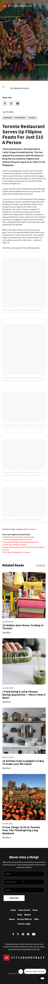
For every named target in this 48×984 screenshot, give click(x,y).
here (41, 237)
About (12, 919)
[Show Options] (32, 882)
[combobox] (14, 882)
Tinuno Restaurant (9, 199)
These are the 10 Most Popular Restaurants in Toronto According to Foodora (20, 543)
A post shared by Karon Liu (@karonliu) (17, 425)
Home (13, 910)
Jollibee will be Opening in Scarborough (18, 537)
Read (35, 910)
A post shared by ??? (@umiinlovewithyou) (19, 472)
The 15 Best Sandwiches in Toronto (16, 552)
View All (41, 565)
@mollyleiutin (30, 529)
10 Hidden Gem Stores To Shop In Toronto (22, 626)
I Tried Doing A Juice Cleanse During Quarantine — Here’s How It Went (23, 695)
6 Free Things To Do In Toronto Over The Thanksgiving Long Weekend (21, 830)
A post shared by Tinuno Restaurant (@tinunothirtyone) (23, 310)
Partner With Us (24, 919)
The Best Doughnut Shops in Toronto (17, 539)
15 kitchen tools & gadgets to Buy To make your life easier (23, 762)
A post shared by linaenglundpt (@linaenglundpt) (21, 520)
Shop (19, 914)
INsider (27, 914)
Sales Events (24, 910)
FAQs (36, 919)
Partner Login (24, 923)
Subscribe (14, 898)
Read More (6, 632)
